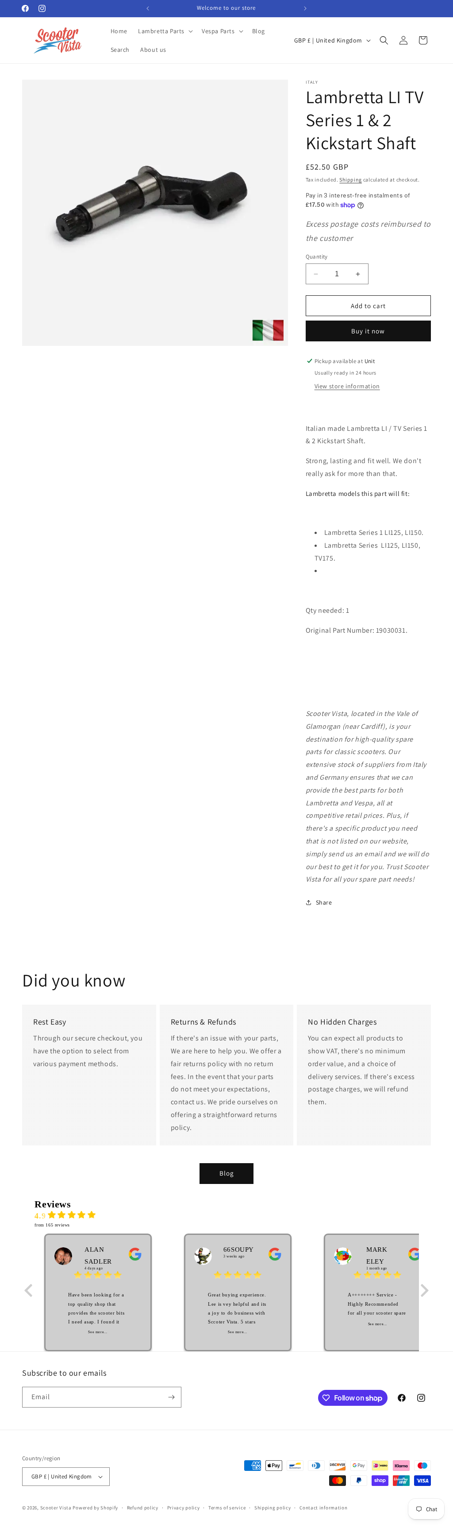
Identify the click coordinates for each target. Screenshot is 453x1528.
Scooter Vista (56, 1508)
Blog (226, 1173)
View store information (347, 386)
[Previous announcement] (147, 8)
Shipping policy (272, 1508)
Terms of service (227, 1508)
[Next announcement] (305, 8)
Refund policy (142, 1508)
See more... (97, 1332)
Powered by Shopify (95, 1508)
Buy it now (368, 331)
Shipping (350, 179)
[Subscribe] (171, 1397)
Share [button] (324, 902)
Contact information (323, 1508)
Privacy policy (183, 1508)
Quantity (317, 256)
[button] (164, 31)
